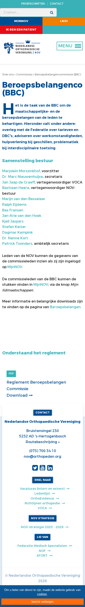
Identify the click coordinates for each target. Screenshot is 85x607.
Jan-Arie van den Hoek (21, 215)
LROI (64, 21)
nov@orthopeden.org (42, 456)
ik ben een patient (21, 29)
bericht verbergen (42, 601)
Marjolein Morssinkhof (21, 171)
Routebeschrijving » (43, 442)
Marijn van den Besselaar (23, 199)
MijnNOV (21, 21)
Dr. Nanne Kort (15, 238)
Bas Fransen (12, 210)
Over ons (8, 74)
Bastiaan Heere (15, 187)
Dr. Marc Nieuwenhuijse (22, 176)
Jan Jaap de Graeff (18, 182)
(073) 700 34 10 (42, 451)
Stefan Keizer (14, 226)
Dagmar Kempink (17, 232)
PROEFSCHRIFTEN (33, 3)
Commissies (24, 74)
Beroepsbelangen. (66, 307)
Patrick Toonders (17, 243)
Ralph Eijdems (14, 204)
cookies (42, 594)
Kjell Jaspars (13, 221)
